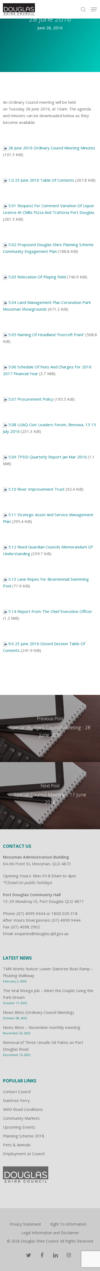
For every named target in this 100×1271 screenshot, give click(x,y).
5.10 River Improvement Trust (36, 489)
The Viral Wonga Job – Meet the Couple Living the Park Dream (48, 994)
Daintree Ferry (16, 1100)
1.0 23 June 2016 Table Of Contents (41, 180)
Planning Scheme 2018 (23, 1136)
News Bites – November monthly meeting (41, 1027)
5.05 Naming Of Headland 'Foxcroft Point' (46, 334)
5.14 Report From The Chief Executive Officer (50, 611)
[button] (94, 9)
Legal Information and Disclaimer (50, 1232)
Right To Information (68, 1224)
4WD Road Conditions (23, 1109)
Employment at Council (24, 1153)
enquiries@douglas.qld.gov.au (41, 933)
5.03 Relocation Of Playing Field (37, 276)
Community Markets (21, 1118)
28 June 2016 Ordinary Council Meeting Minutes (51, 147)
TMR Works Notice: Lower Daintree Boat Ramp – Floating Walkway (48, 972)
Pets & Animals (17, 1144)
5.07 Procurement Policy (30, 399)
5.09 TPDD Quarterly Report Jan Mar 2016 (47, 456)
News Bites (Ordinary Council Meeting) (38, 1012)
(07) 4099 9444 (31, 913)
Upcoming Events (19, 1127)
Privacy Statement (25, 1224)
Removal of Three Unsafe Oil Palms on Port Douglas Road (43, 1046)
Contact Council (17, 1091)
